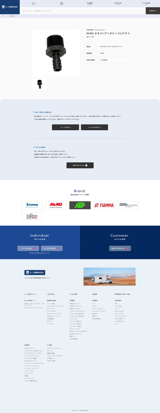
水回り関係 (118, 300)
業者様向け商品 (51, 300)
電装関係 (27, 345)
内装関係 (94, 300)
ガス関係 (49, 345)
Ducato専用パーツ (29, 300)
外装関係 (72, 300)
